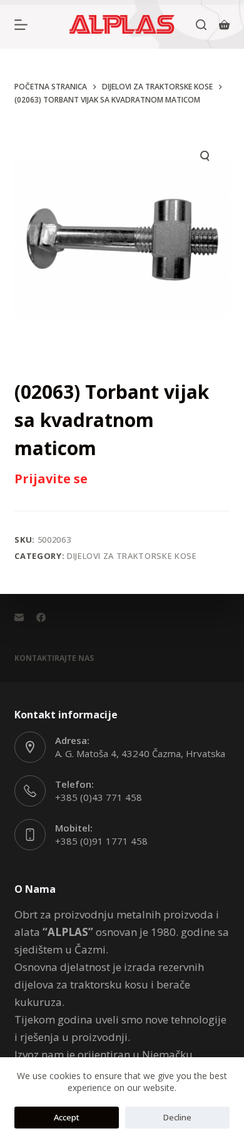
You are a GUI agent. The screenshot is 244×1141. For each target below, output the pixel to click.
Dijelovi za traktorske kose (132, 555)
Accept (66, 1117)
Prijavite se (51, 478)
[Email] (19, 617)
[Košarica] (224, 24)
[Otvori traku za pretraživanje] (201, 24)
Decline (177, 1117)
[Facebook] (41, 617)
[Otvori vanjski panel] (21, 24)
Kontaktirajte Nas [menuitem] (54, 658)
